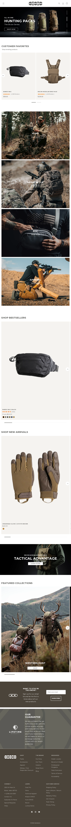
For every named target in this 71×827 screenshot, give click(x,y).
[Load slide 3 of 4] (67, 25)
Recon (27, 803)
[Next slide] (67, 75)
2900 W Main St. (9, 787)
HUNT (35, 133)
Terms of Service (56, 773)
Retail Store (39, 768)
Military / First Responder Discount (26, 769)
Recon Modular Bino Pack (47, 91)
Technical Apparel (31, 793)
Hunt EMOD (29, 800)
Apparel (22, 765)
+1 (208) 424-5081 (10, 793)
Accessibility (55, 776)
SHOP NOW (11, 29)
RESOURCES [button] (55, 755)
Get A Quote (50, 799)
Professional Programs (55, 766)
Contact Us (8, 796)
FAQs (6, 806)
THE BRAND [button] (40, 755)
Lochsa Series (29, 806)
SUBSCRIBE (56, 698)
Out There (39, 762)
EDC (35, 231)
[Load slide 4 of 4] (67, 32)
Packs (22, 759)
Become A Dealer (57, 762)
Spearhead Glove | (15, 523)
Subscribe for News (10, 800)
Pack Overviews (56, 770)
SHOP (35, 668)
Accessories (24, 762)
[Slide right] (67, 369)
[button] (3, 3)
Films (27, 790)
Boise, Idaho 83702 (10, 790)
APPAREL (35, 280)
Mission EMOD (30, 796)
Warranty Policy (51, 796)
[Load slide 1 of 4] (67, 12)
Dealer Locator (56, 759)
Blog (37, 771)
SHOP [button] (22, 755)
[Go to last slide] (3, 75)
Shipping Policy (51, 787)
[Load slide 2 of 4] (67, 19)
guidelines (29, 744)
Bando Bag (7, 91)
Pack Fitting (50, 802)
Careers (38, 765)
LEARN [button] (27, 784)
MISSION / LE (35, 182)
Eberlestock (37, 823)
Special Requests (10, 803)
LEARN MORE (35, 563)
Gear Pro (28, 787)
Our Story (39, 759)
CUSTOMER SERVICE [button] (52, 784)
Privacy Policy (50, 805)
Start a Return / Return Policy (53, 791)
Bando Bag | (9, 409)
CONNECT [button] (7, 784)
